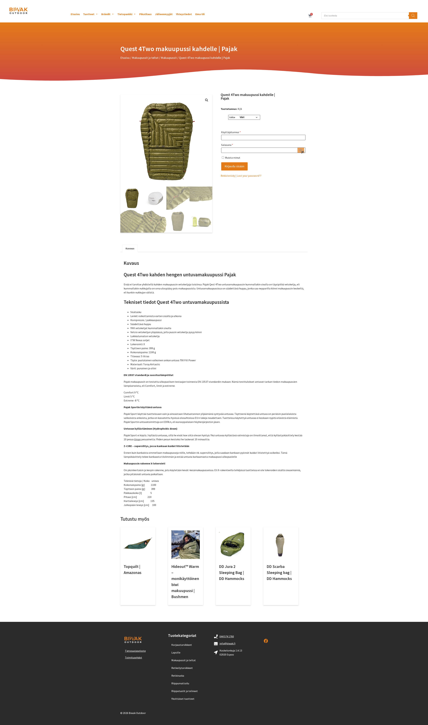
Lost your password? (248, 175)
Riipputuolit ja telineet (184, 691)
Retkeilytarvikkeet (182, 668)
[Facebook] (266, 641)
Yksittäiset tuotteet (182, 698)
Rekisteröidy (228, 175)
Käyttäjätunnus (231, 132)
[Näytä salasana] (300, 150)
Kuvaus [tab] (130, 248)
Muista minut (232, 157)
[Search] (413, 15)
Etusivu (75, 14)
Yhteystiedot (184, 14)
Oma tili (200, 14)
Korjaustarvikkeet (181, 644)
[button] (207, 100)
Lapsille (175, 652)
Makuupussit (169, 58)
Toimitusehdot (133, 657)
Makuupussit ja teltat (145, 58)
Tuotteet (88, 14)
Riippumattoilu (180, 683)
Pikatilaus (145, 14)
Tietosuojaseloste (135, 650)
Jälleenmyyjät (164, 14)
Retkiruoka (177, 675)
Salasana (227, 145)
